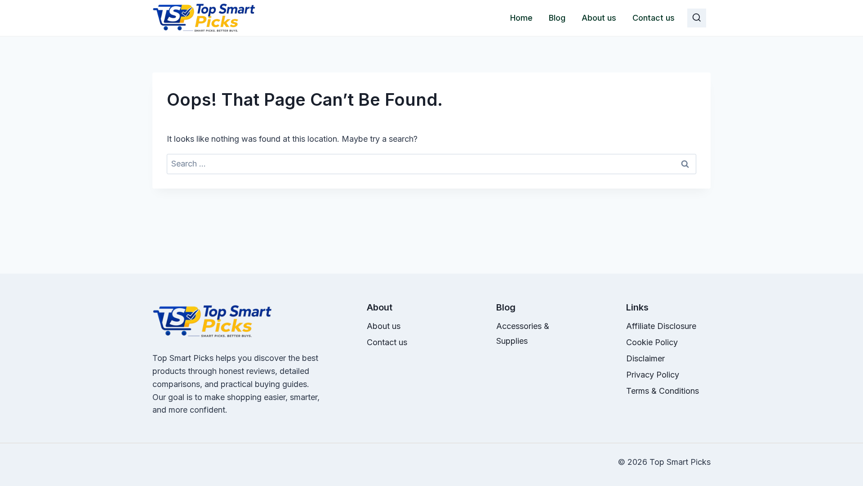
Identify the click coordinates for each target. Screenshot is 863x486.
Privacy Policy (652, 374)
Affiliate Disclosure (661, 326)
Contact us (653, 17)
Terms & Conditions (662, 391)
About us (599, 17)
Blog (557, 17)
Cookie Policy (652, 342)
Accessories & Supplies (522, 333)
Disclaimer (645, 358)
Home (521, 17)
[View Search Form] (696, 18)
